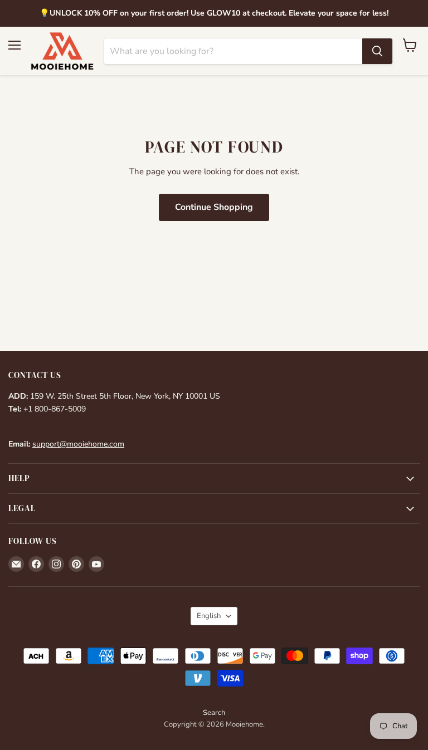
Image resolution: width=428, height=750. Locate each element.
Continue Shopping (214, 207)
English (209, 616)
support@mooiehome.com (78, 444)
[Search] (377, 51)
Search (214, 713)
